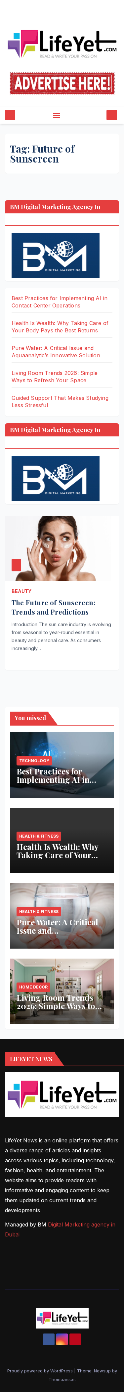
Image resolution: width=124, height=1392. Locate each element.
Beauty (21, 591)
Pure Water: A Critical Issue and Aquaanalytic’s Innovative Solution (57, 934)
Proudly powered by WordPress (40, 1370)
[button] (100, 115)
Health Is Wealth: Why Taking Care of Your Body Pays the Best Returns (57, 859)
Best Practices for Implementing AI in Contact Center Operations (53, 783)
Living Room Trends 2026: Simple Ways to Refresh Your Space (56, 1005)
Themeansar (62, 1379)
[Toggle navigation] (56, 115)
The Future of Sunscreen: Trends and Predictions (53, 607)
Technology (34, 760)
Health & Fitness (39, 836)
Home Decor (33, 987)
